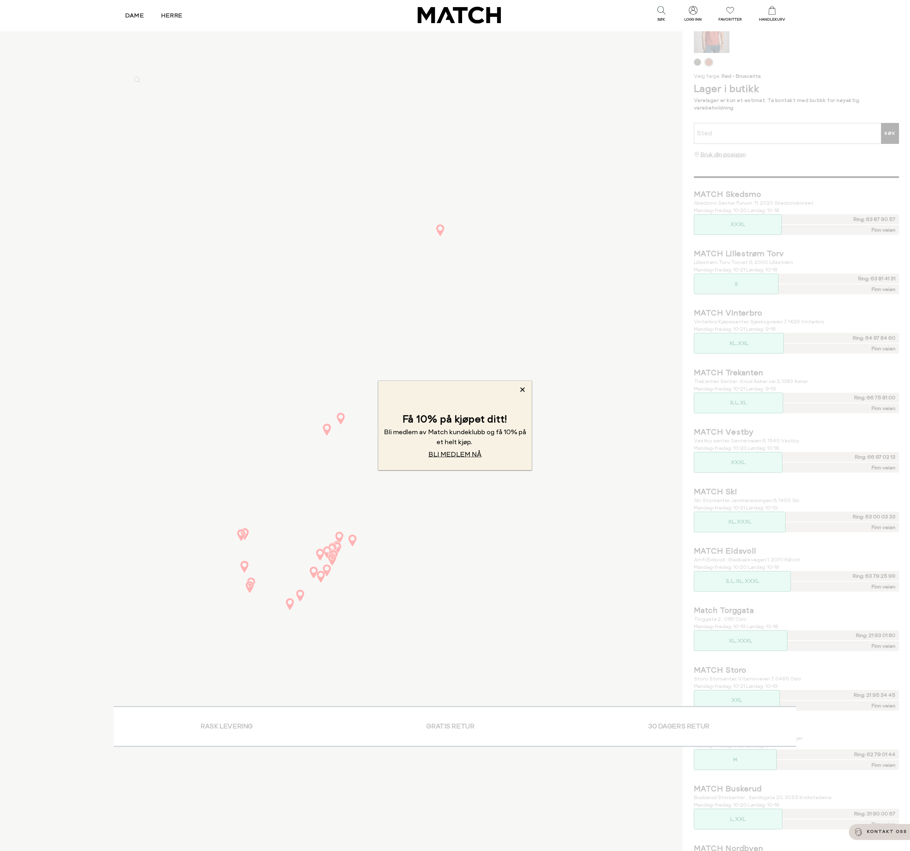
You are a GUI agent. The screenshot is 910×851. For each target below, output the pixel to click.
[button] (661, 15)
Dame (134, 15)
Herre (172, 15)
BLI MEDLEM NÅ (455, 454)
